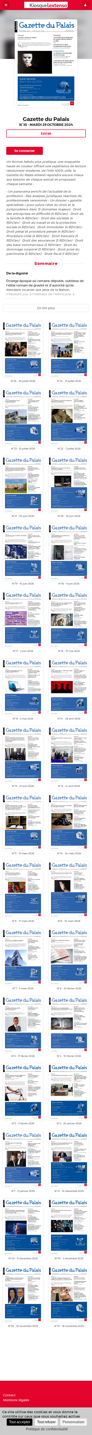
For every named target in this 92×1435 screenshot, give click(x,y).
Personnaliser (74, 1422)
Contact (9, 1395)
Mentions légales (16, 1400)
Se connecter (24, 151)
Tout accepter (19, 1422)
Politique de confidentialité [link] (47, 1429)
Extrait (46, 133)
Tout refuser (46, 1422)
